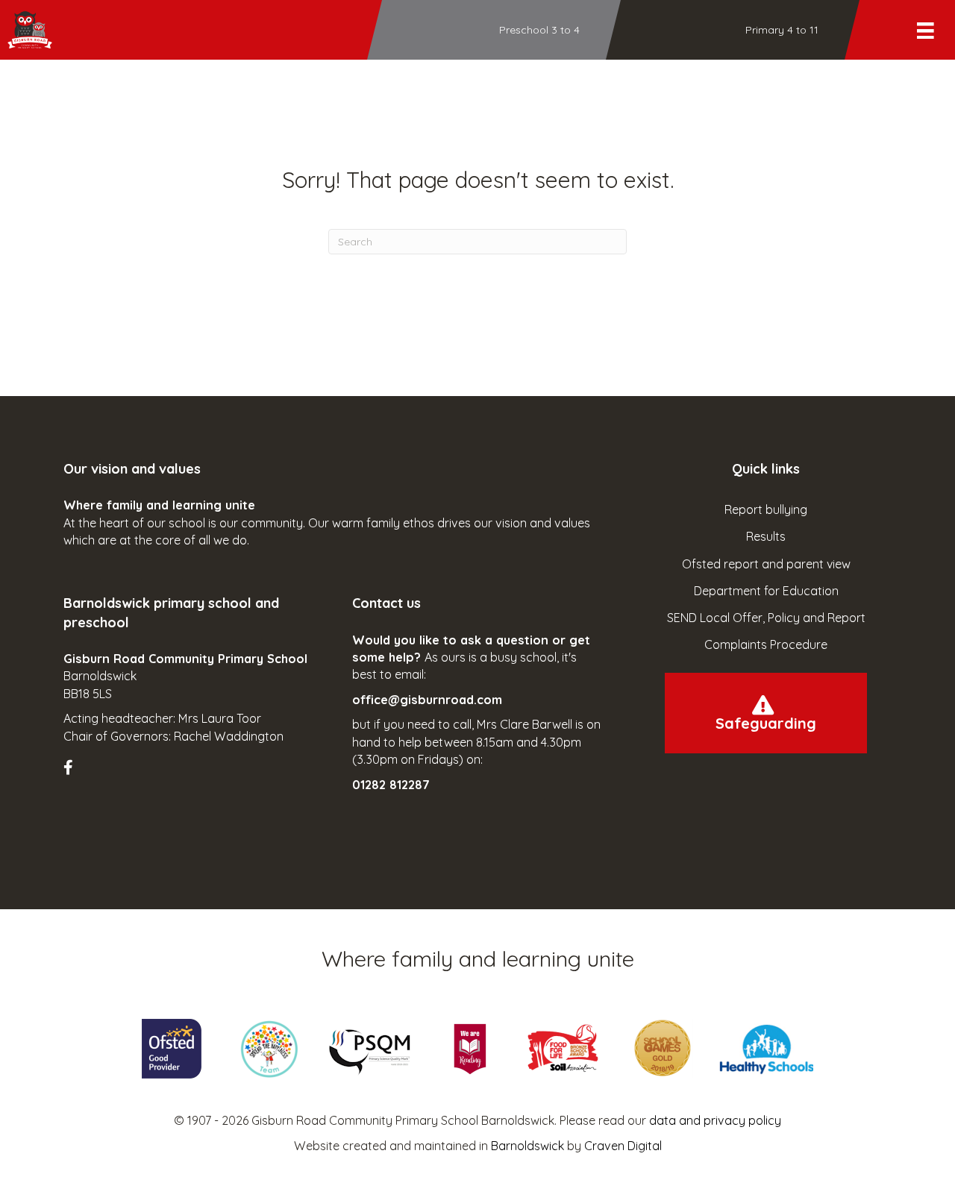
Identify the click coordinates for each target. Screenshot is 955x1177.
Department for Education (766, 590)
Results (766, 536)
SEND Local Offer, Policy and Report (766, 617)
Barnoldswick (527, 1145)
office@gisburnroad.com (427, 699)
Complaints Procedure (765, 644)
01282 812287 (391, 784)
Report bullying (765, 509)
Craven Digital (623, 1145)
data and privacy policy (715, 1120)
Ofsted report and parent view (766, 563)
